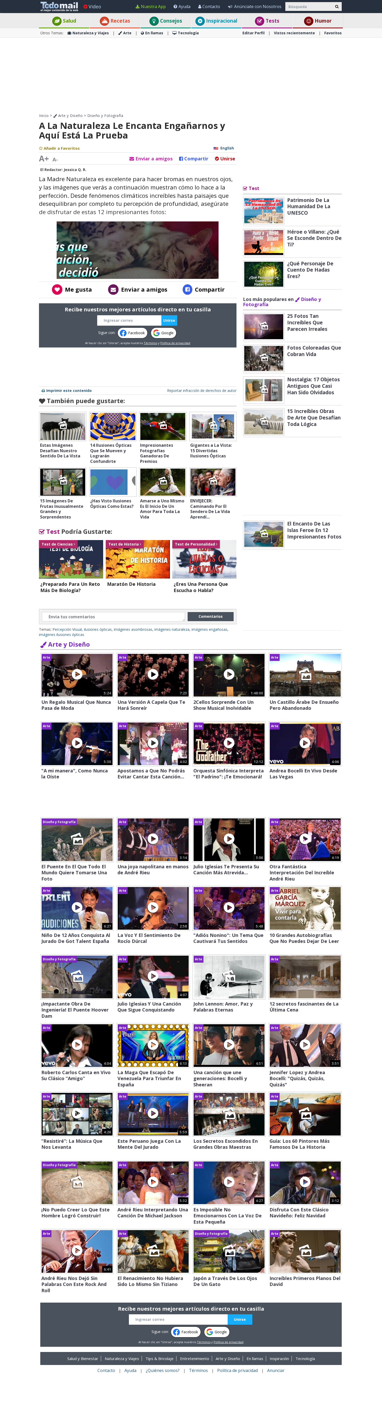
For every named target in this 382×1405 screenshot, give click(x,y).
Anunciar (276, 1370)
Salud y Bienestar (82, 1358)
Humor (322, 20)
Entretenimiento (194, 1358)
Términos (150, 343)
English (227, 148)
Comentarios (211, 616)
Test (52, 531)
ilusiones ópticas (98, 629)
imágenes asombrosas (133, 629)
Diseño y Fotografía (105, 115)
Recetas (119, 20)
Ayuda (184, 6)
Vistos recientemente (294, 32)
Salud (69, 20)
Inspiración (279, 1358)
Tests (271, 20)
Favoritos (333, 32)
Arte (127, 32)
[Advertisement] (191, 75)
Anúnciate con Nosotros (257, 6)
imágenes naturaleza (171, 629)
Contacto (211, 6)
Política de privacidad (175, 343)
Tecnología (188, 32)
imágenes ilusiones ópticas (61, 634)
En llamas (154, 32)
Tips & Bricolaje (160, 1358)
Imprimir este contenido (69, 390)
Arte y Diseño (70, 115)
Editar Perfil (253, 32)
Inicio (44, 115)
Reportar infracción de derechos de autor (201, 390)
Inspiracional (221, 20)
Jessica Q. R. (75, 169)
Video (95, 6)
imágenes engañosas (209, 629)
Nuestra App (153, 6)
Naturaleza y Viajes (91, 32)
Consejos (170, 20)
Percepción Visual (67, 629)
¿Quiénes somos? (163, 1370)
